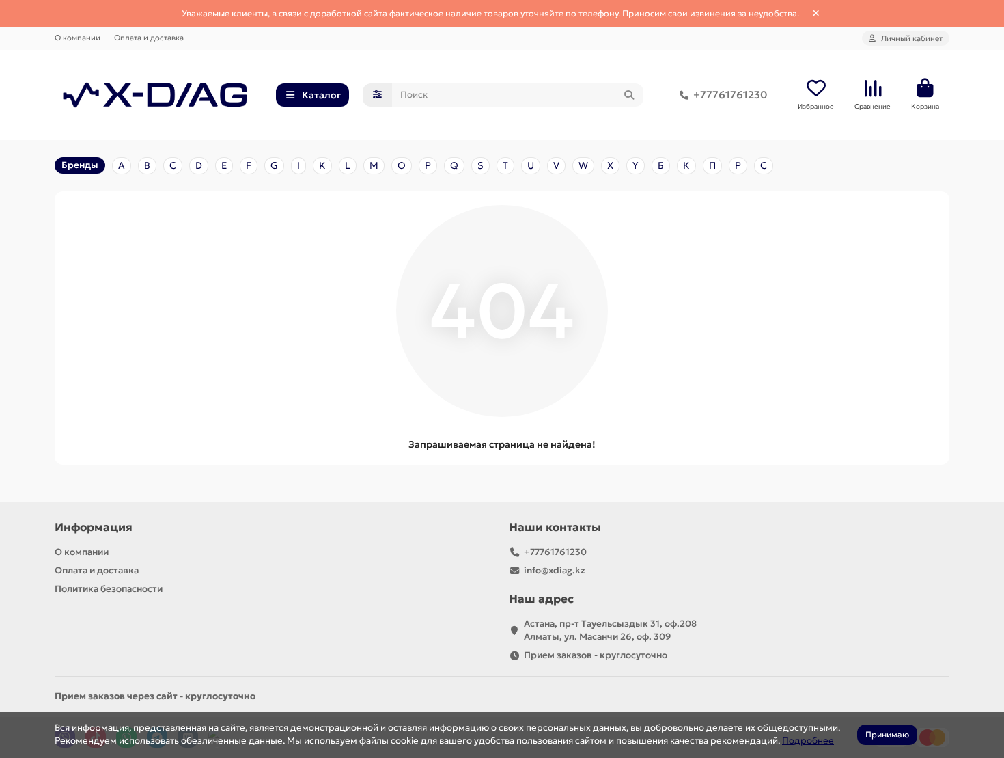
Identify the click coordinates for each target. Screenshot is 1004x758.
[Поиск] (629, 95)
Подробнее (808, 740)
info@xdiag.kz (554, 570)
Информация (94, 527)
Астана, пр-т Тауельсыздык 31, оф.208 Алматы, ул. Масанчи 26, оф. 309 (610, 630)
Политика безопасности (109, 589)
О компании (77, 37)
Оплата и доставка (149, 37)
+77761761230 (730, 94)
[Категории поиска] (377, 95)
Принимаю (887, 734)
